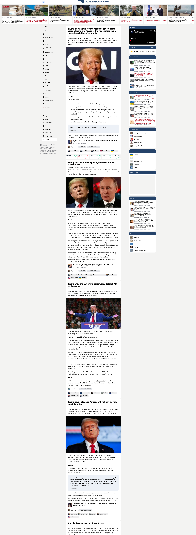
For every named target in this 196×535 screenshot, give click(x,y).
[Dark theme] (46, 2)
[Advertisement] (142, 184)
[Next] (193, 14)
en (152, 2)
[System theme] (43, 2)
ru (155, 2)
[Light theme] (40, 2)
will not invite (100, 381)
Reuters (93, 337)
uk (148, 2)
